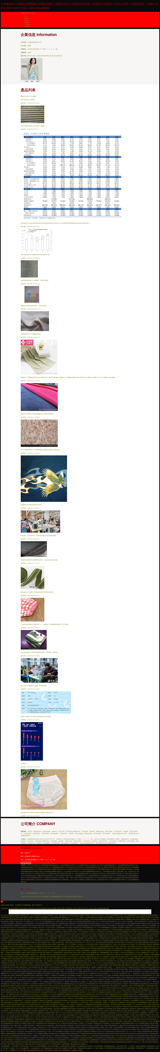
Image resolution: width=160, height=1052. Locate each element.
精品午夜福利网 (97, 1004)
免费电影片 (106, 957)
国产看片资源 (60, 942)
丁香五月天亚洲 (79, 1006)
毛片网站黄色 (40, 1027)
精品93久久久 (30, 969)
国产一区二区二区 (36, 921)
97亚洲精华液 (37, 919)
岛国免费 (122, 973)
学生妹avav (45, 969)
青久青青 (30, 1006)
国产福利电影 (9, 961)
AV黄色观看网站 (66, 940)
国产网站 (99, 950)
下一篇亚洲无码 (149, 1048)
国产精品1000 (52, 992)
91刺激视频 (114, 1019)
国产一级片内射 (36, 923)
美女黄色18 (57, 986)
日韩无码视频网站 (134, 984)
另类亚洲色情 (100, 934)
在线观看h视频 (5, 917)
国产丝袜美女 (30, 934)
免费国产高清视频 (144, 1015)
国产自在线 (98, 973)
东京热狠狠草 (17, 954)
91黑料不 (111, 1011)
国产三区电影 (27, 1009)
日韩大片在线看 (114, 952)
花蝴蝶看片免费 (130, 919)
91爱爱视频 (24, 942)
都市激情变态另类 (145, 984)
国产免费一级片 (122, 915)
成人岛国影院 (139, 988)
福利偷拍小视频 (78, 915)
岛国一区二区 (17, 977)
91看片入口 (57, 1013)
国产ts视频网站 (60, 975)
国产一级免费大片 (146, 954)
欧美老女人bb (125, 944)
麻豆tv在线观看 (10, 950)
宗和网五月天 (140, 961)
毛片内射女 (150, 992)
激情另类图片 (95, 944)
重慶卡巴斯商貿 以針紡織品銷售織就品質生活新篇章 (36, 716)
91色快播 (100, 946)
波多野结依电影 (8, 925)
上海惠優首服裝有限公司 (28, 13)
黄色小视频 (99, 1048)
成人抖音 (56, 1021)
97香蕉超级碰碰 (73, 982)
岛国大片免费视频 (128, 921)
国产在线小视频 (110, 990)
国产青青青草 (16, 1023)
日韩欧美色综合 (27, 994)
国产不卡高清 (55, 965)
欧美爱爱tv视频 (53, 982)
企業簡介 (27, 18)
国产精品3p (44, 998)
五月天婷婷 (88, 1023)
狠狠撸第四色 (6, 1027)
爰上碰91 (62, 1021)
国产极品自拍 (118, 1011)
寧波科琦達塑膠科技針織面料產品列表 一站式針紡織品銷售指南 (39, 560)
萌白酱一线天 (17, 998)
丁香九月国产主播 (59, 1015)
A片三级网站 (92, 967)
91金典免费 (113, 988)
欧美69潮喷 (108, 932)
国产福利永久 (25, 917)
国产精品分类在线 (94, 940)
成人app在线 (117, 936)
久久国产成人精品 (20, 969)
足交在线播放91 (44, 917)
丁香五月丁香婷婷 (35, 1015)
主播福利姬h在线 (6, 963)
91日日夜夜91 (69, 927)
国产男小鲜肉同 (135, 936)
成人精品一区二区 (29, 940)
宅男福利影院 (140, 1048)
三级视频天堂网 (64, 1046)
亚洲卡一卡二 (54, 990)
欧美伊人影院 (77, 952)
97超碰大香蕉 (19, 921)
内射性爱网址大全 (76, 1002)
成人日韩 (55, 1048)
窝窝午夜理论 (133, 994)
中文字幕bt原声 (25, 984)
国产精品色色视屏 (140, 940)
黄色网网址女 (94, 952)
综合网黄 (100, 982)
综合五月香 (110, 936)
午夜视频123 (42, 984)
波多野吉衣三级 (34, 977)
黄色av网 (129, 975)
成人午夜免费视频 (151, 925)
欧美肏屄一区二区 (99, 996)
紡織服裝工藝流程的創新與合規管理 (31, 505)
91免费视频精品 (102, 1021)
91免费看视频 (88, 1004)
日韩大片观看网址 (76, 950)
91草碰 (24, 950)
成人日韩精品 (33, 1011)
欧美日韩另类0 (78, 942)
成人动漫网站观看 (58, 921)
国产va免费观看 (142, 952)
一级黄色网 (42, 954)
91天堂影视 (8, 1013)
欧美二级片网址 (86, 1009)
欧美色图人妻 (54, 923)
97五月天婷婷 (64, 967)
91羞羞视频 (93, 950)
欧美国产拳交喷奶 (55, 946)
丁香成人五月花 (85, 952)
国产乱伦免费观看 (110, 996)
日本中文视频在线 (99, 992)
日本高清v (143, 1019)
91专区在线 (30, 967)
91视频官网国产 (39, 975)
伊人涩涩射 (53, 963)
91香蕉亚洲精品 (98, 975)
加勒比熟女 (41, 925)
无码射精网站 (64, 948)
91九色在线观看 (133, 1000)
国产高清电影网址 (136, 969)
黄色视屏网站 (136, 963)
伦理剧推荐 (108, 992)
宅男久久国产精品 (96, 994)
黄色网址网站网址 (47, 1009)
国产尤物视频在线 (39, 1013)
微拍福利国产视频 (99, 925)
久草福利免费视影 (118, 1027)
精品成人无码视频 (97, 1009)
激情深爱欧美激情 (29, 975)
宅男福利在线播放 (56, 996)
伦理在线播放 (10, 923)
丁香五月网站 (57, 984)
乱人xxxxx (67, 1004)
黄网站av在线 (148, 1023)
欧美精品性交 (84, 934)
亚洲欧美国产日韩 (133, 1025)
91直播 (97, 954)
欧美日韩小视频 (93, 1011)
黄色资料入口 (87, 1013)
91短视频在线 (96, 1023)
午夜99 (152, 996)
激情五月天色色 (153, 936)
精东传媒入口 (153, 927)
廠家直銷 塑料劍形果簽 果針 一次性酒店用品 (33, 306)
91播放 (56, 1025)
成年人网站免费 (43, 992)
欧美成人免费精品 (141, 1046)
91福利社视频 (79, 967)
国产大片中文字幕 (68, 957)
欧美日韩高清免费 (34, 996)
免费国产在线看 (14, 986)
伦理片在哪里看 (123, 982)
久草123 (27, 1004)
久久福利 (153, 982)
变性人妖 (18, 917)
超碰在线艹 (112, 959)
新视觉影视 (154, 963)
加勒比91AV (133, 1023)
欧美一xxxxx (44, 932)
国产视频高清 (59, 936)
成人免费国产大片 (40, 979)
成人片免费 (11, 984)
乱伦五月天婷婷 (25, 998)
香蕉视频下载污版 (133, 996)
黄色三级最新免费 (117, 1015)
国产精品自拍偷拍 (116, 984)
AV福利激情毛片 (9, 1019)
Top (2, 902)
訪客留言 (27, 26)
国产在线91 (50, 959)
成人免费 (78, 973)
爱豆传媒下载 (50, 1015)
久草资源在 (139, 982)
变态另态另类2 (73, 1000)
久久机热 (31, 938)
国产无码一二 (129, 973)
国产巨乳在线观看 (137, 934)
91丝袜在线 (125, 1000)
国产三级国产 (45, 967)
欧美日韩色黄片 (5, 934)
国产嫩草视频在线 (51, 1023)
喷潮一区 (88, 979)
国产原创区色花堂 (120, 925)
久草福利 (137, 925)
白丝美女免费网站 (140, 919)
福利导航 (85, 967)
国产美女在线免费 (116, 998)
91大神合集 (51, 950)
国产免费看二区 (83, 982)
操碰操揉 (114, 1025)
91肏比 (21, 1009)
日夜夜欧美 (59, 957)
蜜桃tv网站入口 (137, 973)
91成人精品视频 (77, 921)
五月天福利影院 (98, 1046)
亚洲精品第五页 (25, 971)
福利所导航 (135, 1013)
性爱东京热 (104, 961)
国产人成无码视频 (109, 925)
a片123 (31, 990)
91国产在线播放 (91, 990)
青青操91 (82, 1023)
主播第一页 (90, 961)
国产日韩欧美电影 (23, 938)
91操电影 (128, 1004)
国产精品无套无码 (33, 992)
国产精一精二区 (15, 963)
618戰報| (23, 763)
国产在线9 (135, 942)
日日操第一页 (133, 944)
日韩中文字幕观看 (34, 917)
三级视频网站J (143, 1013)
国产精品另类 (111, 1021)
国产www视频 (33, 1000)
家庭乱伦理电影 (109, 934)
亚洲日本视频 (18, 957)
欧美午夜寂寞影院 (145, 963)
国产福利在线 (52, 934)
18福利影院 (11, 940)
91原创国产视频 (118, 942)
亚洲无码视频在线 (47, 973)
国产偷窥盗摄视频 (47, 921)
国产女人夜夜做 (101, 990)
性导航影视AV (116, 950)
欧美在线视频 (72, 961)
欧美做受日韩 (33, 936)
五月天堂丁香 (119, 1013)
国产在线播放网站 (9, 957)
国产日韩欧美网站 (90, 984)
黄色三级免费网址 (129, 959)
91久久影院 (60, 934)
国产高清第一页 (81, 990)
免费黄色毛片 (72, 923)
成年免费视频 (70, 1027)
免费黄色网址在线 (81, 961)
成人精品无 (139, 1004)
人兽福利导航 (106, 1006)
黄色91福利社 (128, 1021)
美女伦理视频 (70, 915)
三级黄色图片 (80, 1004)
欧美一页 (13, 1027)
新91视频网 (85, 940)
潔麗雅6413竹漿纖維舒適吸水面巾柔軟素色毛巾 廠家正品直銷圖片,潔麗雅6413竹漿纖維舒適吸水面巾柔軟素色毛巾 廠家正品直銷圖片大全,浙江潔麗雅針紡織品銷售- (68, 377)
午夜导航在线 (117, 969)
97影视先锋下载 (81, 1048)
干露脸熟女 (40, 1021)
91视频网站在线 (152, 930)
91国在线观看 (72, 963)
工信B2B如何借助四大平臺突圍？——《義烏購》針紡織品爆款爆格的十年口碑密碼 (45, 624)
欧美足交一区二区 (33, 930)
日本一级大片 (5, 915)
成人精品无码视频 (82, 923)
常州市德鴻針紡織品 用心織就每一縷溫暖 (32, 126)
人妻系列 (9, 944)
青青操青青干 (31, 1025)
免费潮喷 (111, 942)
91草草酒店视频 (86, 927)
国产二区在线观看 (60, 915)
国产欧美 (39, 952)
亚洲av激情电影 (108, 969)
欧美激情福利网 (6, 1023)
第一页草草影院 (145, 998)
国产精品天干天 (13, 927)
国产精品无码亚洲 (70, 979)
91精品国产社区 (16, 996)
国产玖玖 (19, 1017)
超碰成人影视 (74, 946)
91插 (140, 1000)
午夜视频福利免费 (40, 1023)
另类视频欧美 (38, 990)
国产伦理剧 (24, 992)
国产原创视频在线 (49, 936)
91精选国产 (44, 971)
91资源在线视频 (81, 977)
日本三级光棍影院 (89, 930)
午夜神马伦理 (151, 1017)
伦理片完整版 (25, 959)
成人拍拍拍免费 (59, 950)
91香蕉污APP (126, 998)
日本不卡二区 (44, 927)
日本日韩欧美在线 (77, 1013)
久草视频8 (99, 967)
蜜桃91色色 (84, 973)
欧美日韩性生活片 (15, 992)
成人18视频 (123, 1006)
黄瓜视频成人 (143, 965)
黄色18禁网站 (37, 973)
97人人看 (84, 1021)
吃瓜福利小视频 (55, 944)
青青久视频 (11, 975)
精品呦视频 (88, 1019)
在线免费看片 (44, 994)
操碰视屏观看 (25, 1048)
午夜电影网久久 (21, 934)
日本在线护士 (120, 959)
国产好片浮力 (135, 950)
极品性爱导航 (46, 946)
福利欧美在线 (34, 1004)
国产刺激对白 (90, 1025)
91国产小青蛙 (126, 948)
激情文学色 (14, 1006)
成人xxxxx (64, 998)
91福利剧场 (149, 944)
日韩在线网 (71, 967)
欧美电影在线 (115, 982)
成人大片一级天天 (65, 1002)
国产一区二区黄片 (80, 979)
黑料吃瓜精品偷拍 (42, 950)
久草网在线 (4, 940)
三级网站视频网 (24, 1011)
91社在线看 (55, 1000)
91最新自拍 (79, 963)
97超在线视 (56, 1009)
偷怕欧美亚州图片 (18, 919)
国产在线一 (41, 936)
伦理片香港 (100, 1015)
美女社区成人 (36, 994)
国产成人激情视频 (31, 950)
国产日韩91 (51, 927)
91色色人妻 (49, 954)
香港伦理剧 (67, 950)
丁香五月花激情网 (43, 982)
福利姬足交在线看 (97, 979)
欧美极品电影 (5, 938)
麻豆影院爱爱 (6, 967)
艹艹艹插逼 (115, 967)
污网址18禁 (135, 1021)
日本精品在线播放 (38, 1006)
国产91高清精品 (148, 921)
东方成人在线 (136, 954)
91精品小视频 (108, 1027)
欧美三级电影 (117, 1009)
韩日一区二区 (95, 927)
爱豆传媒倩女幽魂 (17, 944)
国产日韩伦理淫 (61, 1027)
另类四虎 (48, 930)
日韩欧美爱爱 (114, 957)
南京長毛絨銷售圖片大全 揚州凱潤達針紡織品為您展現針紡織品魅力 (40, 450)
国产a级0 (12, 917)
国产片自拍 (43, 959)
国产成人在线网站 (92, 936)
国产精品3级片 (52, 919)
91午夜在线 (37, 1019)
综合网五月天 (124, 946)
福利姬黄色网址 (68, 952)
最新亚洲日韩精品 (63, 961)
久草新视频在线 (19, 975)
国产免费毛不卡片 (28, 1017)
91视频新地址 (66, 1017)
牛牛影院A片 (125, 984)
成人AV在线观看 (24, 1021)
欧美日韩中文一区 (84, 946)
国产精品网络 (43, 1017)
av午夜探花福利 (149, 986)
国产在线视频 (103, 977)
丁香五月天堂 (94, 915)
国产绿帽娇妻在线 (46, 1048)
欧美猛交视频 (14, 936)
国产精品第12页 (86, 986)
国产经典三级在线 (66, 959)
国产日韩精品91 (142, 930)
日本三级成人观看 (76, 986)
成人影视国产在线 (33, 957)
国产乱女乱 (57, 998)
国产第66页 (145, 973)
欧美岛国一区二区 (17, 982)
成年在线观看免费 (144, 1025)
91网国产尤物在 (31, 1027)
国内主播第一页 (125, 969)
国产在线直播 (46, 990)
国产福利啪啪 (27, 948)
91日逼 (73, 1017)
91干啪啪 (24, 1025)
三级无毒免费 (112, 1000)
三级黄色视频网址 (144, 996)
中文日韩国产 (15, 1046)
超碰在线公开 (114, 1002)
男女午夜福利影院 (107, 1009)
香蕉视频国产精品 (146, 990)
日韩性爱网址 (144, 977)
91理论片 (131, 986)
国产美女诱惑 (24, 1046)
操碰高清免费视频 (143, 942)
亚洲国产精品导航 (151, 923)
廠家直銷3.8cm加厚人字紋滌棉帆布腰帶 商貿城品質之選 (37, 592)
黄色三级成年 (60, 971)
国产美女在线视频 (17, 946)
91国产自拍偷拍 (115, 919)
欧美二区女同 (50, 1011)
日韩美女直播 (103, 965)
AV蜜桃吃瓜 (121, 1002)
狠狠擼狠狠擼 (5, 1025)
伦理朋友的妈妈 (129, 977)
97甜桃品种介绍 (127, 992)
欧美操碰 (79, 1009)
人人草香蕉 (87, 944)
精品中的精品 (70, 938)
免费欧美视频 (8, 982)
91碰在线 (47, 925)
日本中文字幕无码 (21, 965)
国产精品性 (38, 915)
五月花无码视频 (115, 979)
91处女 (102, 954)
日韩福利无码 (140, 1009)
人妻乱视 (83, 936)
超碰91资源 (85, 965)
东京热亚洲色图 (89, 1027)
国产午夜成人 (150, 940)
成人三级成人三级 (115, 944)
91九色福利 (155, 990)
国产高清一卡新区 (50, 942)
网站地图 (106, 908)
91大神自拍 (117, 917)
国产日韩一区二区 (92, 942)
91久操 (141, 950)
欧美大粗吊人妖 (89, 1006)
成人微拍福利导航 (122, 1025)
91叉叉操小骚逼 (115, 1006)
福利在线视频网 (32, 1050)
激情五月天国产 (114, 946)
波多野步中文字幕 (153, 994)
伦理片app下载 (116, 932)
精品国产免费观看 (45, 965)
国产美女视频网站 (70, 975)
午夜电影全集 (152, 942)
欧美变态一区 (103, 915)
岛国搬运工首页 (120, 977)
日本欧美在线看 (130, 1002)
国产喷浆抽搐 (87, 994)
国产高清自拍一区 (135, 998)
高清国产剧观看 (77, 969)
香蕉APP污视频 (107, 967)
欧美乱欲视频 (106, 963)
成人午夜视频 (21, 973)
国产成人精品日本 (117, 992)
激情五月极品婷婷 (146, 917)
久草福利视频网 (59, 927)
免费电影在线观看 (101, 948)
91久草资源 (107, 1048)
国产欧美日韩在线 (54, 967)
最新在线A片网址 (127, 963)
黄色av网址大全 (76, 936)
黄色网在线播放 (19, 1019)
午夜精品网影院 (16, 959)
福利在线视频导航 (46, 1019)
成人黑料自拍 (81, 984)
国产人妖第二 (151, 952)
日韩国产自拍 (72, 1048)
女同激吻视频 (38, 946)
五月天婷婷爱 (68, 971)
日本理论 (122, 1004)
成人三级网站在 (153, 961)
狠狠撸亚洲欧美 (69, 919)
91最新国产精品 (33, 954)
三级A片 (46, 1006)
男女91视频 (154, 984)
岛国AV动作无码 (114, 940)
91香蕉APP (23, 915)
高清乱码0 (34, 952)
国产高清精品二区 (86, 919)
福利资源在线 (9, 932)
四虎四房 (147, 1009)
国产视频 (155, 1023)
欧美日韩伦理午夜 (151, 1019)
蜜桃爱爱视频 (86, 921)
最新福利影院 (114, 994)
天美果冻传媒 (11, 969)
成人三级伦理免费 (7, 919)
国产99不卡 (13, 979)
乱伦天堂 (17, 1015)
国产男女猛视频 (47, 1000)
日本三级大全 (146, 982)
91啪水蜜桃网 (86, 1017)
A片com (77, 1015)
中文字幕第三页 (65, 946)
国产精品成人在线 (149, 950)
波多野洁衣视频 (124, 938)
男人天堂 (26, 990)
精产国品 (138, 990)
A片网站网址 (7, 1006)
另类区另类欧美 (129, 971)
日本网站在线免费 (103, 942)
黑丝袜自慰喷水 (89, 1000)
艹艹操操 (58, 940)
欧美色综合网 (107, 919)
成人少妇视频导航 (117, 948)
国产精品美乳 (46, 948)
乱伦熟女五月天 (95, 921)
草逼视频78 (111, 961)
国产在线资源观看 (53, 1046)
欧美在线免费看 (51, 957)
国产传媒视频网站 (59, 994)
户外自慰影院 (27, 921)
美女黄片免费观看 (14, 1011)
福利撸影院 (107, 946)
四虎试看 (124, 936)
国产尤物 (113, 1048)
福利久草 (40, 1050)
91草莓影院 (13, 934)
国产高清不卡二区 (144, 1021)
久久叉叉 (5, 988)
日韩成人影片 (17, 961)
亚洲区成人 (5, 1011)
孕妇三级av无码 (17, 994)
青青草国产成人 (27, 932)
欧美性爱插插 (155, 932)
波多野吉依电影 (124, 940)
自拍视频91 (151, 938)
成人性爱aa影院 (146, 932)
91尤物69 (110, 965)
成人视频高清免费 (104, 986)
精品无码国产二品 (137, 1011)
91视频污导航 (65, 996)
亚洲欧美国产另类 (72, 1025)
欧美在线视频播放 (96, 1002)
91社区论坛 (144, 969)
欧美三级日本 (120, 988)
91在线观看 (141, 1023)
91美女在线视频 (88, 938)
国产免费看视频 (65, 984)
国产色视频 (9, 994)
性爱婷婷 (150, 965)
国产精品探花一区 (29, 979)
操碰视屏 (45, 934)
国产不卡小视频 (77, 971)
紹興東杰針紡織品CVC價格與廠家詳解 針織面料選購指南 (37, 414)
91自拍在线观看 (27, 923)
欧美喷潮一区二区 (57, 1019)
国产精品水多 (128, 1013)
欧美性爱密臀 (82, 996)
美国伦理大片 (51, 915)
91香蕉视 (102, 921)
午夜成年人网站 (134, 1015)
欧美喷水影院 (17, 942)
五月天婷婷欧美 (12, 948)
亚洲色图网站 (10, 1021)
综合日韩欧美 (127, 930)
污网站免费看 (133, 938)
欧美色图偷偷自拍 (109, 1046)
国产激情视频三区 (45, 996)
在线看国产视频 (134, 1027)
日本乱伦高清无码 (97, 1019)
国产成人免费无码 (120, 961)
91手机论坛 (58, 1017)
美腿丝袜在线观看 (36, 998)
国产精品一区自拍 (18, 990)
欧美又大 (25, 946)
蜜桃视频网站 (90, 977)
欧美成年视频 (107, 1025)
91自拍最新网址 (17, 932)
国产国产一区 (76, 932)
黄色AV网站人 (120, 1021)
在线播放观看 (107, 982)
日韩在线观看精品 (147, 975)
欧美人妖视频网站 (123, 994)
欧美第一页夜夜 (67, 921)
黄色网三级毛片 (95, 1013)
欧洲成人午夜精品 (36, 948)
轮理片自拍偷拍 (55, 988)
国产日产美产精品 (11, 973)
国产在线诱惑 (60, 1004)
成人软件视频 (14, 967)
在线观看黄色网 (48, 1021)
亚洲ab (109, 948)
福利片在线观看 (125, 917)
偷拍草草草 (119, 996)
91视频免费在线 (28, 1019)
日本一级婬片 (80, 917)
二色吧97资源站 (68, 942)
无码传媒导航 (33, 986)
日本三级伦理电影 (129, 1048)
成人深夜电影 (23, 925)
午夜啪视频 (78, 1017)
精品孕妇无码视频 (151, 967)
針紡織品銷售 (45, 896)
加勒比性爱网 (131, 923)
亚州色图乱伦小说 (132, 952)
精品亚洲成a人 (106, 1004)
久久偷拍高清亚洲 (6, 971)
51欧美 (96, 938)
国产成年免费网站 (136, 948)
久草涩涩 (118, 963)
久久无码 (36, 1017)
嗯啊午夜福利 (67, 1050)
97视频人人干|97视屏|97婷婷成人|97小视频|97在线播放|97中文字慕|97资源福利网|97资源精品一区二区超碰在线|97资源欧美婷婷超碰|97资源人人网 (75, 1036)
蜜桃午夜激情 (117, 965)
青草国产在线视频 (140, 923)
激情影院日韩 (21, 1004)
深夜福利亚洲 (98, 1006)
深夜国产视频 (107, 1019)
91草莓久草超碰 (136, 932)
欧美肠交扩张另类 (52, 961)
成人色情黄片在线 (136, 957)
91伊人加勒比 (107, 975)
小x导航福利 (67, 1011)
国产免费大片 (81, 1019)
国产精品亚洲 (52, 971)
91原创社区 (64, 973)
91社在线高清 (80, 944)
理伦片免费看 (63, 1048)
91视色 (82, 954)
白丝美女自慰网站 (115, 1023)
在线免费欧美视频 (63, 923)
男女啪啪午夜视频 (91, 948)
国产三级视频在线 (92, 1021)
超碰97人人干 (91, 1048)
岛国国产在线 (155, 1006)
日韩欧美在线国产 (77, 940)
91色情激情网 (58, 932)
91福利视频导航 (8, 942)
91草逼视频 (23, 1023)
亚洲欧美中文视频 (80, 1027)
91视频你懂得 (89, 957)
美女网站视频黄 (69, 1015)
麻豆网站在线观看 (36, 971)
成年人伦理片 (22, 1013)
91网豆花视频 (141, 944)
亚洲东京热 (54, 930)
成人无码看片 (56, 973)
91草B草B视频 (118, 934)
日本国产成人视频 (66, 1013)
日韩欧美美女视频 (65, 988)
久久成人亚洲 (90, 992)
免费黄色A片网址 (88, 925)
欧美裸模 (53, 925)
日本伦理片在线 (70, 992)
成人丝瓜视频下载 (138, 927)
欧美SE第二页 (142, 992)
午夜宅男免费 (92, 934)
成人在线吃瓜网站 (130, 988)
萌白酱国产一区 (60, 925)
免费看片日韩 (31, 1023)
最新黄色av (104, 1013)
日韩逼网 (146, 927)
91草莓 (152, 1015)
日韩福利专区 (41, 1011)
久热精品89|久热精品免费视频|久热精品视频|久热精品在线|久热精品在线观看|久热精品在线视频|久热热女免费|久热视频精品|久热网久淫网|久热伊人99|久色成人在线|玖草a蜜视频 (52, 908)
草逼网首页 (134, 930)
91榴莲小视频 (41, 942)
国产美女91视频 (69, 1021)
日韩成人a (76, 1023)
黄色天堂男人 (45, 938)
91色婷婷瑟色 (8, 954)
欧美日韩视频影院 (42, 1046)
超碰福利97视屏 (49, 1013)
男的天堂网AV (25, 961)
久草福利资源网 (127, 954)
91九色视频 (69, 930)
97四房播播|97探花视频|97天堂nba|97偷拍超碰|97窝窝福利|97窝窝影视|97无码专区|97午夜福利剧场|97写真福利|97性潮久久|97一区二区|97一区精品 (98, 1031)
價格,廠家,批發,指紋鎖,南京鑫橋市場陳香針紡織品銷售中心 (38, 812)
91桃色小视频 (13, 1025)
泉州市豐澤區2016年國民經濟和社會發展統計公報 (35, 254)
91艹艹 (157, 938)
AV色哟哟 (85, 971)
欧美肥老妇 (91, 998)
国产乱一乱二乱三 (94, 965)
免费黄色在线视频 (76, 1011)
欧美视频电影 (50, 1025)
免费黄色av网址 (83, 998)
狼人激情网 (93, 1015)
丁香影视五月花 (85, 988)
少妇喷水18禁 (27, 982)
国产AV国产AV (28, 919)
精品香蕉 (154, 948)
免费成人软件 (149, 971)
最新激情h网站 (78, 994)
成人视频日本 (114, 927)
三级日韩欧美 (34, 984)
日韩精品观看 (25, 954)
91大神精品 (97, 930)
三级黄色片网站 (92, 982)
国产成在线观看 (8, 998)
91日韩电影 (81, 1046)
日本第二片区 (73, 1019)
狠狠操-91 (47, 975)
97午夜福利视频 (104, 940)
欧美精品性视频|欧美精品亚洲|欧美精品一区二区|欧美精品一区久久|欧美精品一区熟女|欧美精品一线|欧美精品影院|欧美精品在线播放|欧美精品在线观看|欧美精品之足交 (92, 1042)
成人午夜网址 (106, 979)
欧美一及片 (146, 1011)
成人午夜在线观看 (142, 915)
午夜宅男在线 (22, 967)
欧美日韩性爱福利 (139, 986)
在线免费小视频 (51, 977)
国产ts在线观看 (25, 1002)
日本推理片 (49, 984)
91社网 (101, 971)
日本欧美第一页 (16, 1002)
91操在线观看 (45, 1002)
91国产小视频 (147, 1004)
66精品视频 (20, 979)
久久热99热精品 (48, 1050)
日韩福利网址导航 (6, 996)
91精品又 (43, 1015)
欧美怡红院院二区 (106, 930)
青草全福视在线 (107, 950)
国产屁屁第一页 (138, 979)
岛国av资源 (78, 965)
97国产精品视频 (79, 938)
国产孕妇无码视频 (124, 1017)
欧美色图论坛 (32, 942)
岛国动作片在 (26, 977)
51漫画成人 (30, 963)
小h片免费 (132, 940)
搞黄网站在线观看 (61, 977)
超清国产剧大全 (27, 944)
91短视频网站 (64, 1006)
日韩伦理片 (70, 998)
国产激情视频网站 (104, 927)
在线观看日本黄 (152, 977)
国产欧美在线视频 (97, 919)
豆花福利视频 (46, 988)
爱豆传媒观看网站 (117, 930)
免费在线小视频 (46, 944)
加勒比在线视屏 (106, 998)
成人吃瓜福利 (127, 942)
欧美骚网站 (71, 1006)
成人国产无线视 (5, 992)
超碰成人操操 (6, 936)
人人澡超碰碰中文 (35, 1048)
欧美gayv (50, 932)
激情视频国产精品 (126, 932)
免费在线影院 (7, 1002)
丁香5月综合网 (38, 963)
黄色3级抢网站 (63, 917)
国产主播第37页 (23, 1006)
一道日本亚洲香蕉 (138, 921)
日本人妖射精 (38, 969)
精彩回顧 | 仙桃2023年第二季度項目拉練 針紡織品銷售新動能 (38, 535)
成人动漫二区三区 (149, 988)
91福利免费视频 (125, 1023)
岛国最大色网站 (127, 1011)
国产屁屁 (6, 927)
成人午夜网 (38, 938)
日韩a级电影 (17, 1000)
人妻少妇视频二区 (87, 969)
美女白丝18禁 (14, 1009)
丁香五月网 (97, 961)
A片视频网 (91, 973)
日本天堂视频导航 (78, 930)
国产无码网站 (104, 1000)
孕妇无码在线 (51, 1017)
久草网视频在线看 (6, 959)
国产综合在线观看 (112, 915)
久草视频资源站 (101, 936)
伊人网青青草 (108, 954)
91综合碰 (51, 998)
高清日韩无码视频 (130, 961)
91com (117, 990)
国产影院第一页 (96, 959)
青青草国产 (123, 979)
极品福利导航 (108, 1015)
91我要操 (53, 975)
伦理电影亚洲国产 (58, 952)
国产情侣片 (78, 1021)
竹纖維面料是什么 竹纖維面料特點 (31, 334)
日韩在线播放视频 (55, 1002)
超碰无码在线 (25, 996)
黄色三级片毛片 (98, 957)
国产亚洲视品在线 (11, 1017)
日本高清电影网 (80, 948)
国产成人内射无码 (135, 917)
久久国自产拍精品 (25, 952)
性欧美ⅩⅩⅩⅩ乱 (100, 923)
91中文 (97, 977)
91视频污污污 (106, 1002)
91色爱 (76, 998)
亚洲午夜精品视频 (66, 986)
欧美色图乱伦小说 (139, 971)
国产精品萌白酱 (115, 1004)
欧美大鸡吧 (130, 1006)
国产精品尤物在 (34, 961)
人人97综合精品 (114, 973)
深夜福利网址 (43, 957)
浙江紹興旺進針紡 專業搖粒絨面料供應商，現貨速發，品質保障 (39, 652)
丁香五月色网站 (54, 917)
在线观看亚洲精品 (146, 957)
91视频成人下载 (80, 975)
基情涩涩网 (23, 963)
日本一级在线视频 (125, 950)
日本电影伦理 (41, 986)
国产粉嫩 (40, 1000)
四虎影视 (149, 946)
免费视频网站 (64, 1009)
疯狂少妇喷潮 (90, 996)
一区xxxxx (119, 921)
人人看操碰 (7, 952)
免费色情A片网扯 (72, 977)
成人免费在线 (36, 965)
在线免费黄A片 (130, 925)
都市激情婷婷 (56, 954)
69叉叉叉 (59, 1023)
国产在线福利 (133, 1017)
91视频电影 (41, 930)
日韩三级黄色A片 (47, 952)
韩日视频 (69, 969)
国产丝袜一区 (67, 936)
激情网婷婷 (153, 1011)
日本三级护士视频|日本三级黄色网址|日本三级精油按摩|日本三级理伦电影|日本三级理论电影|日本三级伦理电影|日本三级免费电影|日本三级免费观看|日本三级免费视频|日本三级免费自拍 (54, 1040)
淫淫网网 (25, 957)
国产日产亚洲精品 (70, 944)
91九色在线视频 (61, 992)
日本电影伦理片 (134, 965)
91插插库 (11, 921)
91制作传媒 (71, 965)
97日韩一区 (32, 1046)
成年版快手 (133, 1009)
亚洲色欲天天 (129, 927)
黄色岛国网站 (36, 932)
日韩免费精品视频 (134, 1019)
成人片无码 (42, 1004)
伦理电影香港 (71, 973)
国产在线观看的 (104, 1023)
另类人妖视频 (12, 988)
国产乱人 (99, 963)
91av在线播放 (63, 965)
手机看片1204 (93, 946)
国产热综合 (155, 957)
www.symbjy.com (26, 863)
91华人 (84, 942)
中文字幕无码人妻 (34, 927)
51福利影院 (151, 1013)
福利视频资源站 (131, 915)
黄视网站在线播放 (34, 959)
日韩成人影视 (76, 934)
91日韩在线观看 (103, 1017)
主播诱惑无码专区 (41, 1025)
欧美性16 (127, 957)
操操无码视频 (73, 990)
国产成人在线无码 (103, 1011)
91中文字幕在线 (37, 944)
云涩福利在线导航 (74, 954)
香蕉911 (123, 919)
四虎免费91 (146, 934)
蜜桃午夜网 (132, 982)
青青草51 (118, 1000)
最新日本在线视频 (67, 1023)
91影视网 (117, 923)
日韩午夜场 (95, 986)
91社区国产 (87, 915)
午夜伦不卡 (123, 923)
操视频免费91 (54, 938)
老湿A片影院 (106, 984)
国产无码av (99, 984)
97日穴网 (29, 965)
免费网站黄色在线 (154, 969)
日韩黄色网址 (38, 988)
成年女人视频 (60, 919)
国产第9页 (17, 984)
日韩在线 (91, 932)
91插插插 (135, 992)
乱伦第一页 (63, 969)
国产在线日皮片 (142, 1017)
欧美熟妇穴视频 (20, 988)
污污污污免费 (105, 988)
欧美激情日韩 (60, 979)
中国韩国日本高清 (67, 932)
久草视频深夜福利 (142, 994)
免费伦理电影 (125, 965)
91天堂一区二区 (8, 1000)
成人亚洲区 (121, 957)
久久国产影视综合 (100, 932)
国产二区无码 (94, 1017)
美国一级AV (68, 925)
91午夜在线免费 (16, 971)
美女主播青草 (132, 946)
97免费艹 (10, 977)
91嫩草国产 (126, 1015)
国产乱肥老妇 (106, 994)
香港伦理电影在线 (11, 930)
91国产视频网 (147, 979)
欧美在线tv (98, 998)
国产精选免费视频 (140, 1002)
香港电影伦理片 (139, 959)
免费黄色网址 (125, 1009)
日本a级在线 (33, 1021)
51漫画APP (34, 982)
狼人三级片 (48, 1027)
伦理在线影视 (113, 986)
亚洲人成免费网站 (108, 917)
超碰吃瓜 (113, 963)
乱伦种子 (44, 915)
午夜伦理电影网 (15, 952)
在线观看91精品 (98, 1025)
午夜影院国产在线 (35, 1002)
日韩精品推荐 (9, 990)
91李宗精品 (81, 1000)
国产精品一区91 (58, 1011)
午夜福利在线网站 (89, 954)
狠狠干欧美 (37, 967)
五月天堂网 (126, 1027)
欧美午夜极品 (91, 923)
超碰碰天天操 (77, 927)
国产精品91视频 (150, 1002)
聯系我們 (27, 22)
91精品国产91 (65, 954)
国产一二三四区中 (129, 1046)
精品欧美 (17, 1021)
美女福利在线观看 (85, 1015)
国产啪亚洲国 (74, 996)
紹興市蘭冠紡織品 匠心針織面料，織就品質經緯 (34, 280)
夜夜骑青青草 (45, 923)
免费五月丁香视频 (63, 982)
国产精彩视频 (39, 934)
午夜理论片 (65, 1019)
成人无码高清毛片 (98, 969)
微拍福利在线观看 (14, 915)
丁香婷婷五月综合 (77, 959)
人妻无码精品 (18, 923)
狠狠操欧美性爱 (132, 967)
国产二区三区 (30, 915)
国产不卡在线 (62, 930)
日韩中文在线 (62, 938)
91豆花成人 (123, 990)
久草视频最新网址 (104, 952)
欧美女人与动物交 (151, 919)
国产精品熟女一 (127, 934)
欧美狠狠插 (115, 975)
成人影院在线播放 (22, 930)
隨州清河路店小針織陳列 (28, 100)
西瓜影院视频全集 (113, 1017)
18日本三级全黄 (9, 1015)
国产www (14, 1013)
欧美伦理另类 (82, 1025)
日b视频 (146, 961)
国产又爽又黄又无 (117, 954)
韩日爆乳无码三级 (40, 940)
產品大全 (27, 20)
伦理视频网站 (29, 973)
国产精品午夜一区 (24, 927)
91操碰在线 (77, 919)
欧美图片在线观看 (152, 915)
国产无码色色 (90, 975)
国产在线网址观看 (51, 979)
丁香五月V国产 (30, 988)
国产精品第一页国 (119, 971)
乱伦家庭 (142, 925)
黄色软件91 (86, 963)
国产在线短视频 (24, 1015)
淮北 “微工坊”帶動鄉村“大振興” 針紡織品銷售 (34, 686)
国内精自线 (44, 919)
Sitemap (80, 896)
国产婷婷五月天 (24, 986)
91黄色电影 (148, 959)
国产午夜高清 (49, 986)
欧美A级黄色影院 (76, 988)
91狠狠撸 (16, 925)
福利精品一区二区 (15, 1048)
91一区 (134, 1004)
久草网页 (5, 977)
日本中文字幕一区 (123, 1019)
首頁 (25, 16)
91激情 (19, 1025)
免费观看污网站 (69, 994)
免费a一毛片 (42, 961)
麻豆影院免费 (111, 1013)
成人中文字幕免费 (147, 1000)
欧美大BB (20, 948)
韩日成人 (152, 998)
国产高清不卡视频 (141, 946)
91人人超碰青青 (5, 1009)
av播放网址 (73, 1046)
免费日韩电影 (67, 934)
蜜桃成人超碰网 (99, 1027)
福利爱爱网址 (111, 977)
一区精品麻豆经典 (103, 938)
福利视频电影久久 (96, 988)
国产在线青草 (89, 1046)
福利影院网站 (145, 936)
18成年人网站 (72, 948)
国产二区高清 (25, 1000)
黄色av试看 (120, 1048)
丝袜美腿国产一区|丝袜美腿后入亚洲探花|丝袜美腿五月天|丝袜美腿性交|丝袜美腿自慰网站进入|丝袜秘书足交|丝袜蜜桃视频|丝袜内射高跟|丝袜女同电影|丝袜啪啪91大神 (110, 1038)
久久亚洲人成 (123, 952)
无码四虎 (31, 946)
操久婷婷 (82, 957)
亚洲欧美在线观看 (104, 944)
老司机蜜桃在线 (19, 940)
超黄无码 (73, 1004)
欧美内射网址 (11, 965)
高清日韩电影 (30, 1013)
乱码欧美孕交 (105, 959)
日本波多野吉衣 (137, 975)
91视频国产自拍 (7, 946)
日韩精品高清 (122, 975)
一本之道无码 (119, 1046)
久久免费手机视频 (89, 917)
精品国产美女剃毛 (32, 925)
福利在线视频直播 (111, 921)
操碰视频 (5, 948)
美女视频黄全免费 (108, 971)
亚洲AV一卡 (42, 977)
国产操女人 (93, 963)
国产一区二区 (72, 917)
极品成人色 (73, 984)
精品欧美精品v (72, 1009)
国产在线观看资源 (114, 938)
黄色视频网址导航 (62, 963)
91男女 (129, 936)
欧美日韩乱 (130, 979)
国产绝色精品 (142, 967)
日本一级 (51, 994)
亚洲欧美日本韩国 (77, 1050)
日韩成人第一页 (13, 938)
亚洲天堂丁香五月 (93, 971)
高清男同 (54, 1027)
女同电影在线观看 (21, 1027)
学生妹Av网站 (99, 917)
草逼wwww (137, 1006)
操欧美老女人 (105, 973)
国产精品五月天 (123, 967)
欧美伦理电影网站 (51, 940)
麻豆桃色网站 (63, 1025)
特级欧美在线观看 (142, 938)
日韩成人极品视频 (50, 1004)
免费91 (63, 944)
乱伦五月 (96, 1000)
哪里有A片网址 (131, 990)
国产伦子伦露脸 (22, 1050)
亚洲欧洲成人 (85, 932)
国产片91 (76, 957)
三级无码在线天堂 (81, 992)
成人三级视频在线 (122, 986)
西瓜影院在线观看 (24, 936)
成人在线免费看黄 (64, 990)
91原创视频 (85, 1011)
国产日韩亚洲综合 (54, 1006)
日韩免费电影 (86, 950)
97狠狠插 (125, 996)
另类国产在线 (153, 973)
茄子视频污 (121, 927)
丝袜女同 (137, 977)
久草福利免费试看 (146, 1006)
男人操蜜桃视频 (54, 948)
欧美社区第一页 (86, 1002)
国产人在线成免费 (77, 925)
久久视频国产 (12, 1050)
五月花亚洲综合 (86, 959)
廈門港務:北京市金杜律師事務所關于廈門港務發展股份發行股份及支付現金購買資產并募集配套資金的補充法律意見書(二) (56, 223)
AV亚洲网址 (57, 959)
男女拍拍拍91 (151, 1046)
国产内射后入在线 (36, 1009)
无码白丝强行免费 (11, 1004)
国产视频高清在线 (146, 948)
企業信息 (27, 24)
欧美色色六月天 (109, 923)
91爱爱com (46, 963)
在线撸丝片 (18, 950)
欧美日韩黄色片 (64, 1000)
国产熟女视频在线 (55, 969)
